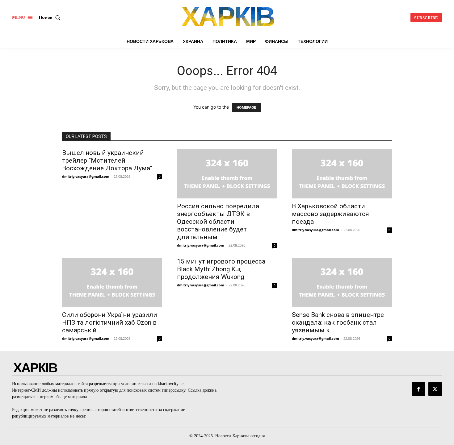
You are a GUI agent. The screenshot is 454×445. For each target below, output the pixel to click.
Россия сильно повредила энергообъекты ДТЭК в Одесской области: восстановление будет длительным (218, 221)
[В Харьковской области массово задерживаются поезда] (342, 173)
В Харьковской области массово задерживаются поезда (330, 213)
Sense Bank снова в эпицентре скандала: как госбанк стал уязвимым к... (338, 322)
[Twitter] (435, 389)
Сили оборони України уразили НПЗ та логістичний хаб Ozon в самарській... (109, 322)
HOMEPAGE (246, 107)
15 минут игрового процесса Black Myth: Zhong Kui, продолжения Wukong (221, 269)
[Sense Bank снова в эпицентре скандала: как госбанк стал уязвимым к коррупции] (342, 282)
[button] (51, 17)
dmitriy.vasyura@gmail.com (85, 176)
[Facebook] (418, 389)
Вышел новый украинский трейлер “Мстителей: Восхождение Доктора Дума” (107, 160)
